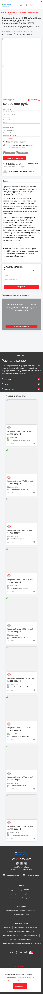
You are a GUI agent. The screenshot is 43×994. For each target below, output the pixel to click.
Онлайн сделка (31, 927)
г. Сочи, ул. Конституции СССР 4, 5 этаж (20, 890)
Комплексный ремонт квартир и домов (20, 931)
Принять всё (20, 986)
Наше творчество (12, 910)
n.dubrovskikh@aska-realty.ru (14, 166)
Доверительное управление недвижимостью (17, 943)
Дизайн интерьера (24, 939)
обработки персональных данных (27, 980)
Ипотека (13, 939)
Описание (6, 181)
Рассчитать (10, 138)
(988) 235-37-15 (12, 164)
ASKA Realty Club (21, 966)
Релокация (7, 927)
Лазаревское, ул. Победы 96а (20, 898)
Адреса (21, 885)
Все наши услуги (21, 923)
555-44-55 (21, 859)
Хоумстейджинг (19, 927)
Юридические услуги (31, 935)
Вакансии (31, 910)
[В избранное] (34, 443)
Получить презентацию (21, 326)
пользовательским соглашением (16, 977)
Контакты (23, 910)
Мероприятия (19, 914)
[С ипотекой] (9, 427)
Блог (27, 914)
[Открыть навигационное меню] (39, 5)
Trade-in (38, 943)
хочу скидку (35, 100)
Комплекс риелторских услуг (12, 935)
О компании (21, 906)
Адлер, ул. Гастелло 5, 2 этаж (20, 894)
